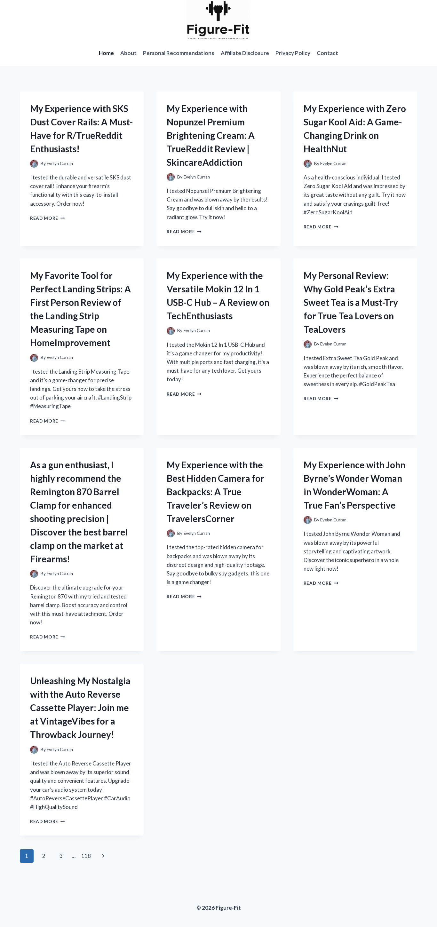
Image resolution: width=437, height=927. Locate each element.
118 (86, 855)
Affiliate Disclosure (245, 53)
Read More (47, 218)
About (128, 53)
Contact (327, 53)
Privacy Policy (292, 53)
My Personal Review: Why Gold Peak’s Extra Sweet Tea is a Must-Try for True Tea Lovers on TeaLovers (351, 302)
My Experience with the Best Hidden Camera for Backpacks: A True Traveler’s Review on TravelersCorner (215, 491)
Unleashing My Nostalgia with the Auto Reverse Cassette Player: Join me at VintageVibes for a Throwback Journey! (80, 707)
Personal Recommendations (178, 53)
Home (106, 53)
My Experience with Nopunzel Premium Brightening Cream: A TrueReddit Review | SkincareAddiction (211, 135)
